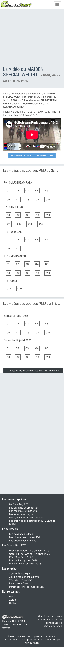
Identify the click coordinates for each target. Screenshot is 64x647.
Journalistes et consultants (24, 576)
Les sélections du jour (21, 514)
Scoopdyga (37, 586)
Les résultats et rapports (23, 510)
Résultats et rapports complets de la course (32, 155)
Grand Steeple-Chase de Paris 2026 (29, 550)
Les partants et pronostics (24, 507)
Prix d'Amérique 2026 (21, 557)
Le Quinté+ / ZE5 (18, 504)
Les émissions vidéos (21, 534)
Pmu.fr (13, 596)
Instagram (26, 580)
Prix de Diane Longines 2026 (25, 563)
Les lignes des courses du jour (26, 517)
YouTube (14, 580)
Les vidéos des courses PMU (25, 537)
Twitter (26, 583)
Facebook (14, 583)
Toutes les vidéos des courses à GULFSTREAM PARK (34, 370)
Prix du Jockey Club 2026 (23, 560)
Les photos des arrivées (22, 540)
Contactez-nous (53, 626)
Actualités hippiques (20, 573)
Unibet (13, 603)
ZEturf (12, 599)
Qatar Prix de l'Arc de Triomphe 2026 (29, 553)
